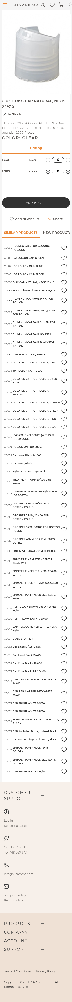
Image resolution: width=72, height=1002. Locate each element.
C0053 (8, 671)
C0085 (8, 334)
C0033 (8, 703)
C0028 (8, 493)
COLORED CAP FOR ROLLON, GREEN (35, 410)
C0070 (8, 436)
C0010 (7, 584)
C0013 (7, 561)
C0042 (8, 681)
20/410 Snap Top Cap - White (30, 471)
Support (15, 949)
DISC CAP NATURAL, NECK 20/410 (33, 282)
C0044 (8, 471)
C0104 (7, 266)
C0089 (8, 290)
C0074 (8, 410)
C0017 (7, 540)
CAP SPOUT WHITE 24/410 (29, 711)
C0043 (8, 628)
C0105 (7, 257)
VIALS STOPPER (23, 638)
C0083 (8, 247)
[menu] (36, 823)
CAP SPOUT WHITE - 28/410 (29, 771)
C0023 (8, 731)
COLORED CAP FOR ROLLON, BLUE (34, 426)
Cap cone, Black (22, 463)
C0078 (8, 370)
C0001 (7, 761)
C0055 (8, 455)
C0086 (8, 324)
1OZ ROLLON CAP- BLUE (28, 266)
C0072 (8, 426)
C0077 (8, 380)
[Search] (43, 5)
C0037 (8, 481)
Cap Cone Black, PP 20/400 (29, 671)
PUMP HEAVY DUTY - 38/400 (30, 618)
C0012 (7, 572)
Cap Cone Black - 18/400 (27, 663)
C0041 (7, 693)
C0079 (8, 362)
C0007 (8, 596)
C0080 (8, 354)
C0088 (8, 300)
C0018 (7, 529)
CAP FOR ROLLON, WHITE (29, 354)
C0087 (8, 312)
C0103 (7, 274)
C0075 (8, 402)
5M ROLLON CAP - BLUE (27, 370)
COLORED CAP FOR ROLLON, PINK (34, 418)
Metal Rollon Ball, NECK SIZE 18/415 (34, 290)
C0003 (8, 618)
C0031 (7, 771)
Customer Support (17, 795)
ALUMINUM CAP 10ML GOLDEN (32, 334)
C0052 (8, 463)
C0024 (8, 721)
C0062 (8, 646)
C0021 (7, 739)
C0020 (8, 505)
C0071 (7, 638)
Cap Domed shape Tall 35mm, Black (34, 739)
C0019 (7, 517)
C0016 (7, 551)
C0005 (8, 608)
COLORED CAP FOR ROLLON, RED (34, 362)
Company (16, 932)
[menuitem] (8, 820)
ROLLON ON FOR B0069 (28, 446)
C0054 (8, 663)
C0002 (8, 749)
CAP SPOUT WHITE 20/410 (29, 703)
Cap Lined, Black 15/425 (27, 655)
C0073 (8, 418)
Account (15, 940)
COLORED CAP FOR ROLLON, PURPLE (36, 402)
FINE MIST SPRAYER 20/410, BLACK (34, 551)
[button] (52, 4)
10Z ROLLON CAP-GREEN (28, 257)
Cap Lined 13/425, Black (27, 646)
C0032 (8, 711)
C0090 (8, 282)
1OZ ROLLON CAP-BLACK (28, 274)
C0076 (8, 392)
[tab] (21, 234)
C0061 (7, 655)
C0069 (8, 446)
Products (17, 923)
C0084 (8, 344)
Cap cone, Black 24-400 (27, 455)
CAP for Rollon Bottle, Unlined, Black (35, 731)
